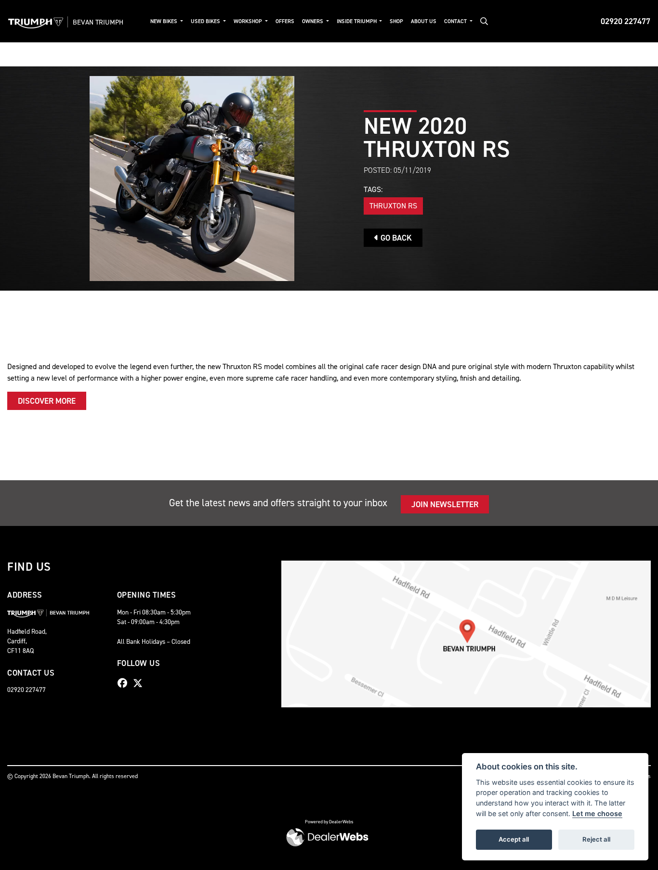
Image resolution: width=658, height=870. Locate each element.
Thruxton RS (393, 206)
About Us (423, 21)
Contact (456, 21)
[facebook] (124, 683)
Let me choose (597, 813)
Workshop (248, 21)
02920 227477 (625, 21)
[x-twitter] (140, 683)
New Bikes (164, 21)
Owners (313, 21)
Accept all (514, 839)
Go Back (395, 237)
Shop (396, 21)
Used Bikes (206, 21)
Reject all (596, 839)
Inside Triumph (357, 21)
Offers (285, 21)
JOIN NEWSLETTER (444, 504)
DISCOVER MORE (47, 401)
